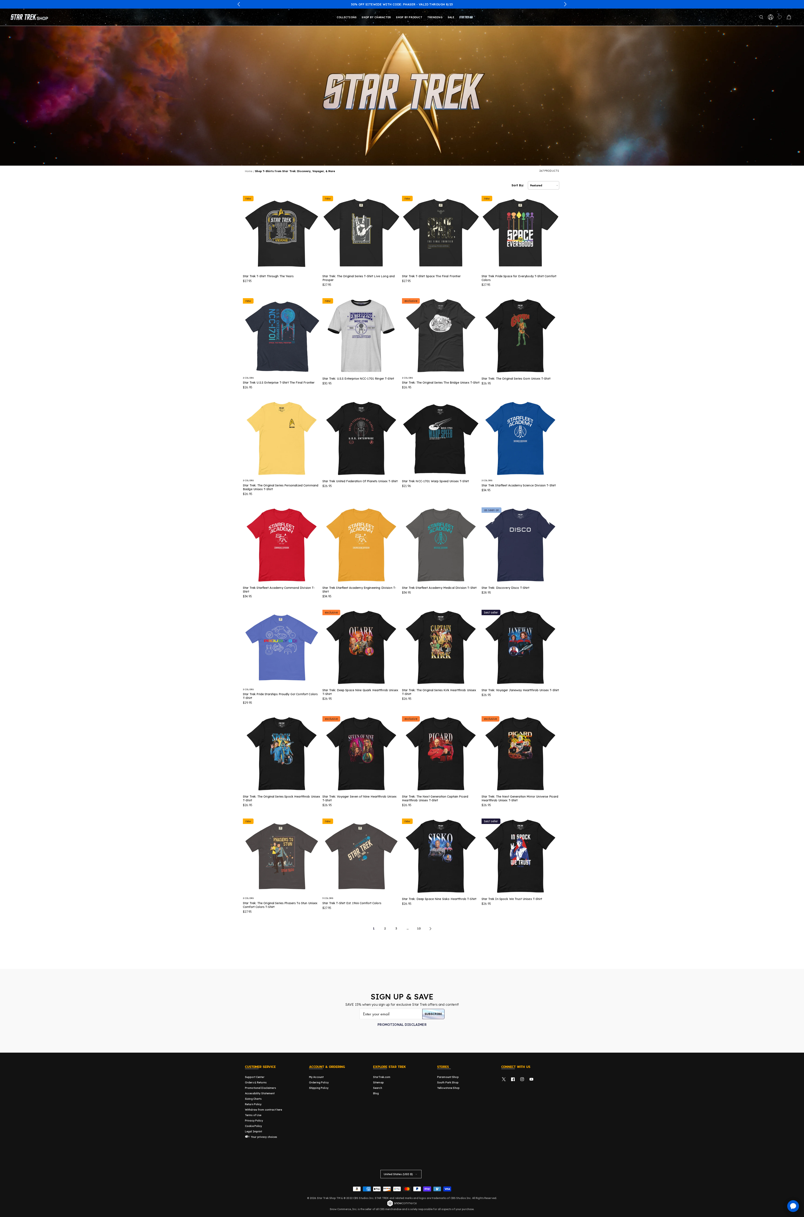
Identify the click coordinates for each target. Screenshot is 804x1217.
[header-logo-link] (30, 17)
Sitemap (378, 1082)
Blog (376, 1093)
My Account (316, 1077)
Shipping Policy (319, 1087)
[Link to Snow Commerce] (402, 1206)
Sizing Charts (253, 1098)
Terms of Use (253, 1115)
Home (248, 171)
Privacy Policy (254, 1120)
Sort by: (518, 185)
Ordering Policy (319, 1082)
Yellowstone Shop (448, 1087)
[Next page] (430, 928)
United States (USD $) (398, 1174)
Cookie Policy (253, 1126)
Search (377, 1087)
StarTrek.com (381, 1077)
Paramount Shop (448, 1077)
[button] (239, 4)
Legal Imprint (253, 1131)
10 (419, 928)
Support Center (254, 1077)
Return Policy (253, 1104)
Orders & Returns (256, 1082)
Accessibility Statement (260, 1093)
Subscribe (433, 1014)
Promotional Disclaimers (260, 1087)
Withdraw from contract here (263, 1109)
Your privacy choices (263, 1136)
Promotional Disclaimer (402, 1024)
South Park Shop (448, 1082)
